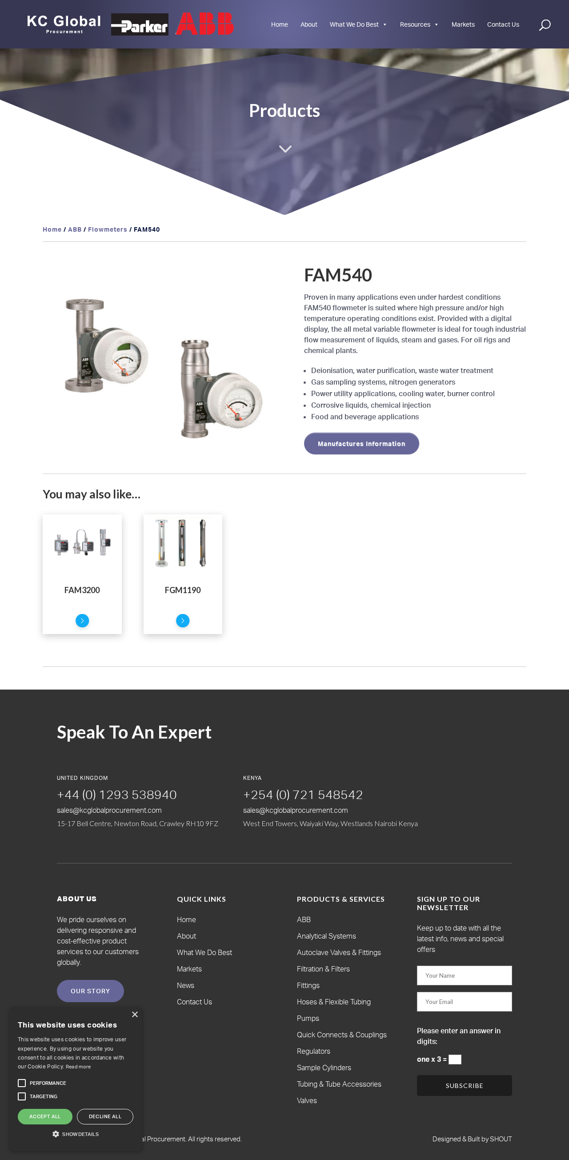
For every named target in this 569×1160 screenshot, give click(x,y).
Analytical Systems (326, 935)
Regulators (313, 1051)
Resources (415, 24)
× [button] (134, 1014)
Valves (307, 1100)
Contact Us (503, 24)
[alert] (75, 1079)
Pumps (308, 1018)
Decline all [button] (105, 1116)
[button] (269, 279)
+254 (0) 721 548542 (303, 794)
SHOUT (500, 1139)
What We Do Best (354, 24)
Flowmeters (108, 229)
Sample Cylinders (324, 1067)
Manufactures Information (361, 443)
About (309, 24)
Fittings (308, 985)
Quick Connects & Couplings (342, 1034)
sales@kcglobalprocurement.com (109, 810)
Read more (78, 1067)
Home (279, 24)
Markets (463, 24)
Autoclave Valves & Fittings (339, 952)
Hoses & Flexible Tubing (334, 1001)
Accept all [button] (45, 1116)
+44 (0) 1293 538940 (117, 794)
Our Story (90, 991)
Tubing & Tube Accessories (339, 1084)
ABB (75, 229)
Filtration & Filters (323, 968)
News (185, 985)
